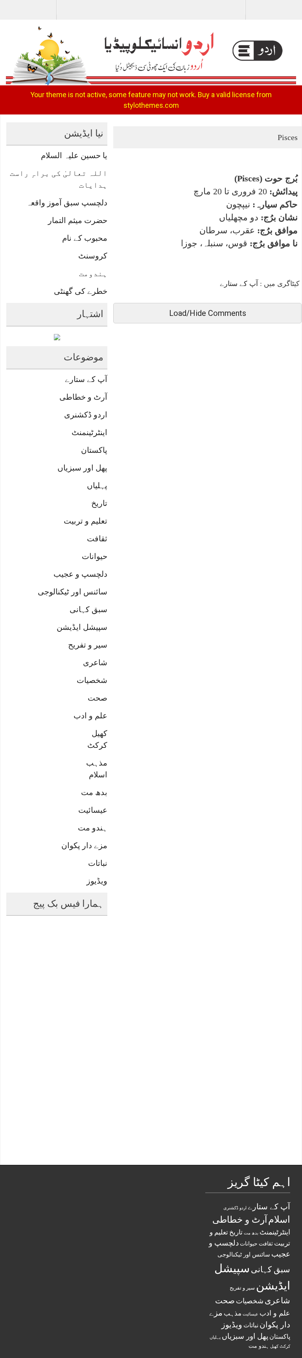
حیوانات (94, 556)
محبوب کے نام (84, 238)
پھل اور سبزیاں (82, 467)
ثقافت (97, 538)
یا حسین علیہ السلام (74, 155)
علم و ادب (90, 715)
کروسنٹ (92, 255)
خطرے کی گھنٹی (80, 291)
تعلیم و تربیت (85, 521)
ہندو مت (92, 827)
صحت (97, 698)
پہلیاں (97, 485)
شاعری (95, 662)
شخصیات (92, 680)
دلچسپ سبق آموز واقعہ (66, 202)
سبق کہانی (88, 609)
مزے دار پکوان (84, 845)
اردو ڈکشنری (85, 414)
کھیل (99, 733)
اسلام (98, 774)
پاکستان (94, 450)
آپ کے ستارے (239, 284)
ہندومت (93, 273)
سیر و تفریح (87, 644)
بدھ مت (94, 792)
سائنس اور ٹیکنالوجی (72, 591)
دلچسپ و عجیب (80, 574)
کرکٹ (97, 745)
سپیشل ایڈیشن (82, 627)
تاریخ (99, 503)
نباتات (97, 863)
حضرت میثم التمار (77, 220)
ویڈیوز (97, 880)
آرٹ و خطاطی (83, 397)
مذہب (96, 762)
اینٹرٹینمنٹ (89, 432)
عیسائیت (92, 810)
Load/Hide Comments (207, 313)
